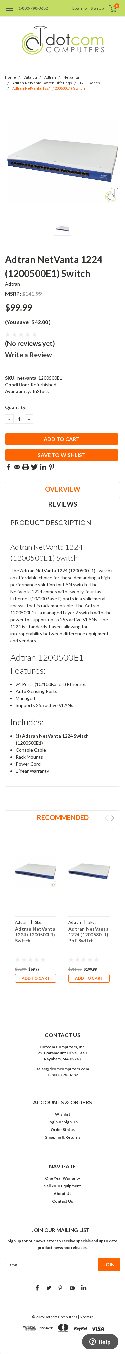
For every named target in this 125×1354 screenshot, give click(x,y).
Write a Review (28, 355)
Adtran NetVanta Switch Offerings (42, 83)
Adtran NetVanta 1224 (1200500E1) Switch (48, 88)
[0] (109, 8)
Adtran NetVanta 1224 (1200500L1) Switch (35, 934)
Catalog (30, 77)
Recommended (63, 817)
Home (10, 77)
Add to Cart (36, 978)
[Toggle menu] (9, 11)
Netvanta (71, 77)
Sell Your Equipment (62, 1185)
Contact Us (62, 1201)
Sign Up (97, 8)
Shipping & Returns (62, 1137)
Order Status (63, 1129)
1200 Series (89, 83)
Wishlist (62, 1114)
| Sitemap (85, 1317)
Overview (62, 489)
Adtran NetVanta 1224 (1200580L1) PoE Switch (88, 934)
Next (113, 818)
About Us (62, 1193)
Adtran (50, 77)
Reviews (62, 504)
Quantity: (16, 407)
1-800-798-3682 (33, 8)
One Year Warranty (62, 1178)
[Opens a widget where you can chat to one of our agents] (100, 1342)
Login (77, 8)
